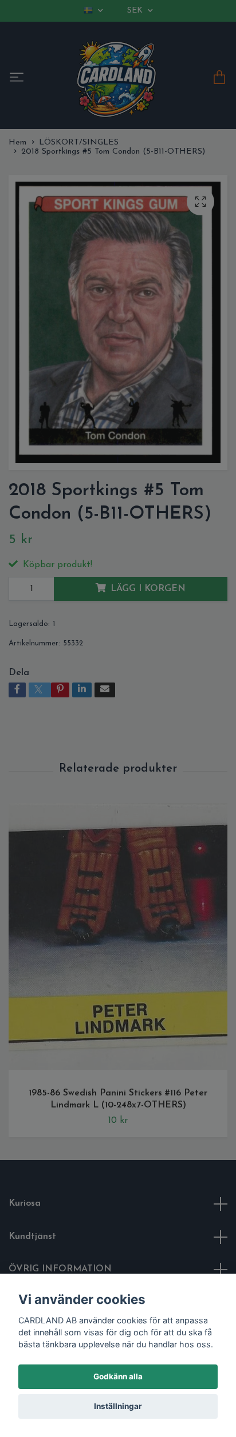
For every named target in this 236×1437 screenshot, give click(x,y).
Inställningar (118, 1406)
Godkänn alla (118, 1376)
